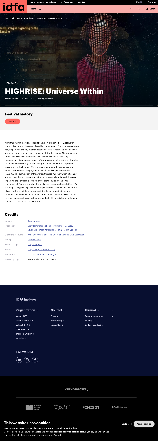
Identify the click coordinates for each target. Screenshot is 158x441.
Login (152, 9)
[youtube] (19, 360)
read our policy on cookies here (69, 432)
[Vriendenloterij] (76, 389)
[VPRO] (62, 407)
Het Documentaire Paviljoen (43, 2)
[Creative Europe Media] (33, 407)
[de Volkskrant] (119, 407)
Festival (81, 2)
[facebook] (35, 360)
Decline (125, 424)
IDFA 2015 (12, 121)
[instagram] (27, 360)
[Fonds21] (91, 407)
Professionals (67, 2)
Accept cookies (144, 424)
